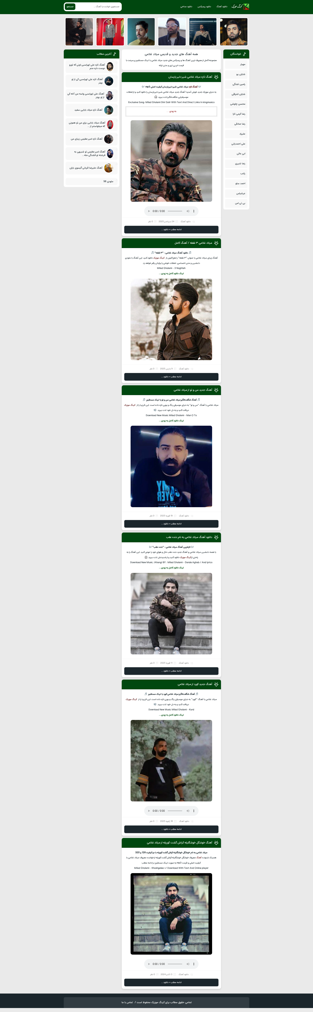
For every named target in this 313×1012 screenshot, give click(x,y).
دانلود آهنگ (221, 7)
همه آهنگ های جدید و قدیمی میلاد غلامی (171, 54)
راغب (242, 173)
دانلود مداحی (186, 7)
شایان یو (240, 74)
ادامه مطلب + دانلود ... (171, 230)
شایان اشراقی (238, 94)
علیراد (242, 134)
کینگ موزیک (159, 258)
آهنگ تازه (193, 87)
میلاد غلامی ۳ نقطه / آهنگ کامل (193, 243)
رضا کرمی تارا (239, 114)
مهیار (242, 64)
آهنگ (199, 858)
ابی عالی (241, 154)
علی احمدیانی (238, 144)
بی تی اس (240, 203)
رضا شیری (240, 164)
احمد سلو (240, 183)
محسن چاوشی (237, 104)
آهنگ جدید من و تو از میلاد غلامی (193, 390)
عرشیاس (240, 193)
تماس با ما (127, 1002)
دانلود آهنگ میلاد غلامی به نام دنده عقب (189, 537)
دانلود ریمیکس (204, 7)
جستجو (70, 7)
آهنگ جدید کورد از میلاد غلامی (195, 684)
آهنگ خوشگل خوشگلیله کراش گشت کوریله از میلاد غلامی (179, 842)
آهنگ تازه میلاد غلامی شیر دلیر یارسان (190, 77)
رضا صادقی (239, 124)
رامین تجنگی (239, 84)
